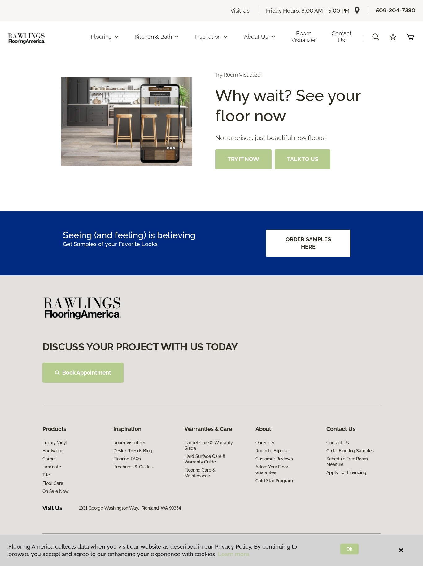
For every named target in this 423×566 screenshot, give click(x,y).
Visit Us (240, 10)
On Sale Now (55, 491)
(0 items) (410, 37)
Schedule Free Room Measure (347, 461)
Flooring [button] (101, 36)
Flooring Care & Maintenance (200, 472)
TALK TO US (302, 159)
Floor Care (52, 483)
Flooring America (59, 68)
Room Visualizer (303, 36)
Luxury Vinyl (54, 442)
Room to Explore (271, 450)
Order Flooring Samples (350, 450)
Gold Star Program (274, 480)
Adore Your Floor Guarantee (271, 469)
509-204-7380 (396, 10)
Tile (46, 474)
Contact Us (341, 36)
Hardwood (52, 450)
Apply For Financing (346, 472)
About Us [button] (256, 36)
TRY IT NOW (243, 159)
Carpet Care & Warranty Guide (209, 445)
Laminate (51, 466)
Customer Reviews (274, 458)
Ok (349, 548)
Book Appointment (86, 372)
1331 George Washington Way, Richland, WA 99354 (130, 508)
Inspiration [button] (208, 36)
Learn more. (234, 554)
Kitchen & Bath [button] (153, 36)
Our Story (264, 442)
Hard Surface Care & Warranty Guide (205, 459)
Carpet (49, 458)
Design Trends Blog (132, 450)
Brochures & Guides (132, 466)
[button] (375, 37)
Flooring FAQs (127, 458)
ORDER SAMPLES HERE (308, 243)
